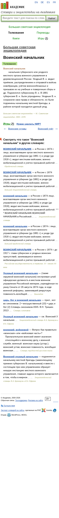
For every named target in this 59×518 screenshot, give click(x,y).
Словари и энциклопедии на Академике (28, 12)
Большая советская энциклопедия (29, 27)
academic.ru (12, 5)
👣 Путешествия (8, 406)
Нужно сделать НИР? (29, 124)
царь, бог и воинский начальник (22, 300)
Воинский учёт (45, 128)
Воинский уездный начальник (20, 356)
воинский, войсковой (16, 329)
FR (54, 2)
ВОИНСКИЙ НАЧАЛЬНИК (17, 149)
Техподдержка (21, 400)
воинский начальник (15, 195)
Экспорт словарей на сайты (12, 410)
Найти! (51, 18)
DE (42, 2)
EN (36, 2)
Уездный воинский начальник (20, 273)
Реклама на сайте (35, 400)
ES (48, 2)
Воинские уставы (17, 128)
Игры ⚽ (43, 38)
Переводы (43, 32)
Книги (16, 38)
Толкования (16, 32)
